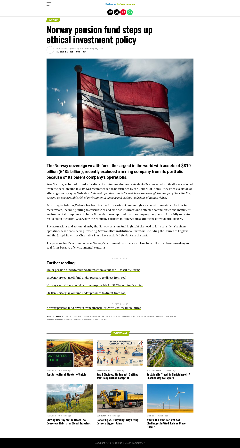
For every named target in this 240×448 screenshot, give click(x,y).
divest (79, 317)
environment (93, 317)
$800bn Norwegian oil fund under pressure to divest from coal (86, 277)
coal (70, 317)
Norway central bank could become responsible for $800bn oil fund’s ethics (95, 285)
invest (160, 317)
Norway (171, 317)
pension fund (55, 320)
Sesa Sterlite (72, 320)
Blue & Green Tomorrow (73, 51)
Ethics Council (111, 317)
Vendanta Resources (95, 320)
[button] (49, 4)
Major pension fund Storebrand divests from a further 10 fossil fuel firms (93, 270)
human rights (146, 317)
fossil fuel (129, 317)
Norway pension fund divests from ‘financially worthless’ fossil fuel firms (94, 308)
